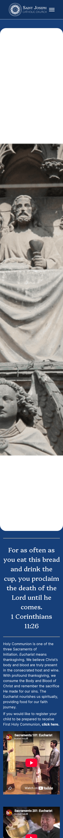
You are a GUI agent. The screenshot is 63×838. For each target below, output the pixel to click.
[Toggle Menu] (52, 9)
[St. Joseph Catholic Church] (27, 10)
